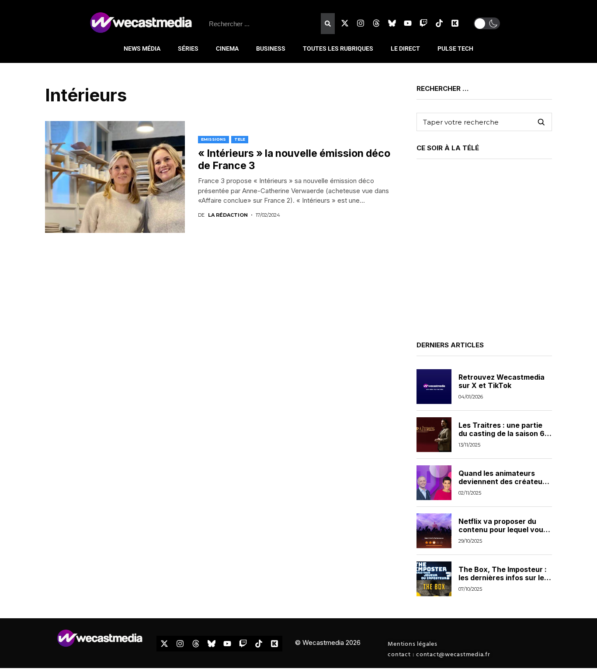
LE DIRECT (405, 48)
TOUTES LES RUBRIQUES (338, 48)
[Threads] (376, 23)
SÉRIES (188, 48)
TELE (239, 139)
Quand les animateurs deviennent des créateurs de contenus (503, 481)
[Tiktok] (439, 23)
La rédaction (228, 215)
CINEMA (227, 48)
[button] (487, 23)
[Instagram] (360, 23)
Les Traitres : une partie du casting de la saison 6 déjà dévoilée (501, 433)
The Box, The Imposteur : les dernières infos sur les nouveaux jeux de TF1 (503, 577)
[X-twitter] (345, 23)
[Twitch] (423, 23)
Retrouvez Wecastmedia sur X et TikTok (501, 381)
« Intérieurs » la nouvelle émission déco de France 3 (294, 159)
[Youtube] (408, 23)
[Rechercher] (328, 23)
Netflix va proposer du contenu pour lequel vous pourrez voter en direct (502, 529)
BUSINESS (270, 48)
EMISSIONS (213, 139)
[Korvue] (455, 23)
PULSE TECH (455, 48)
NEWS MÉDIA (142, 48)
